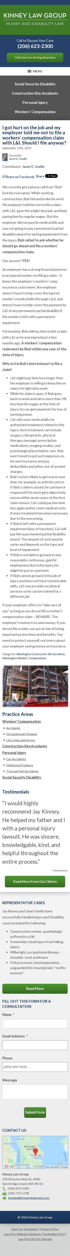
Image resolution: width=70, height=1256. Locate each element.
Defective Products (19, 765)
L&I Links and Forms (20, 740)
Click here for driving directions (35, 57)
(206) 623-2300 (35, 46)
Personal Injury (35, 102)
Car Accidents (16, 759)
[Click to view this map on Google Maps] (35, 1167)
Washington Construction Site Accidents (40, 654)
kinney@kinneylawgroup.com (28, 1198)
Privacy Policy (49, 1229)
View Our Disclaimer (24, 1229)
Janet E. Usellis (33, 166)
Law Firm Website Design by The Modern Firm (34, 1234)
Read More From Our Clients (35, 881)
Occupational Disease (21, 734)
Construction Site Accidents (35, 93)
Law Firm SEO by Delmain (35, 1239)
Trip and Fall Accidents (22, 771)
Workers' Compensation (21, 721)
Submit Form (35, 1112)
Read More (35, 988)
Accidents (13, 728)
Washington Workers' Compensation (24, 658)
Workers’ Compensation (35, 111)
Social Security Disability (35, 84)
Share (40, 176)
